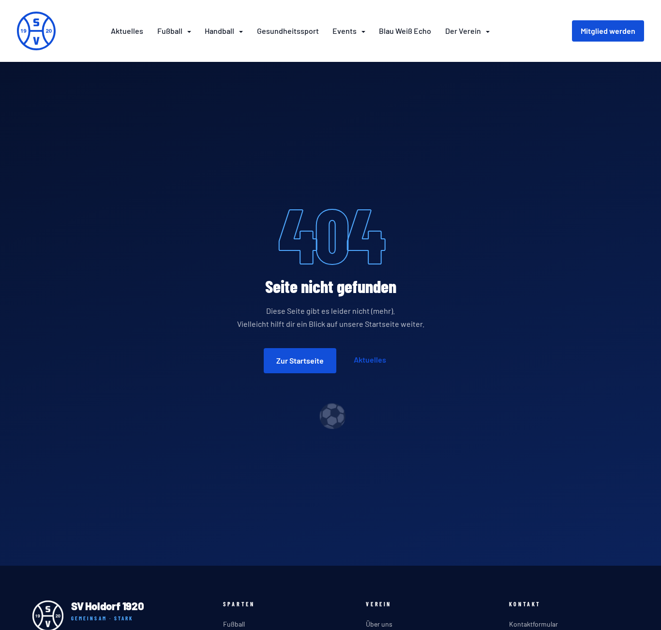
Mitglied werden (608, 30)
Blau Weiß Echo (405, 30)
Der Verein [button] (463, 30)
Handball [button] (220, 30)
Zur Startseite (300, 360)
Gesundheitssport (288, 30)
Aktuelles (127, 30)
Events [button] (345, 30)
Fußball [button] (170, 30)
